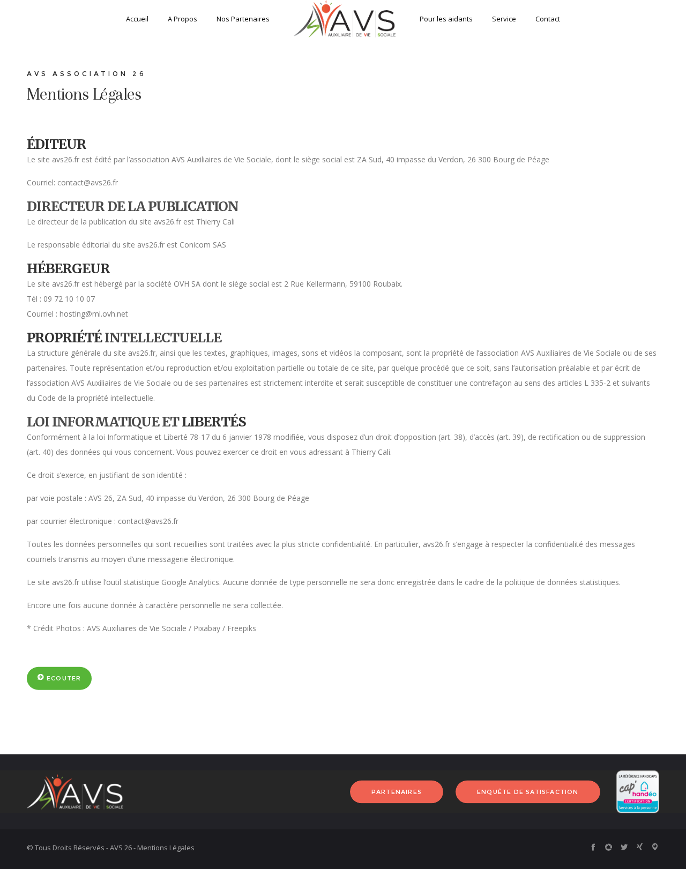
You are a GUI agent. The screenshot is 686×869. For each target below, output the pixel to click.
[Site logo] (345, 19)
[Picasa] (608, 847)
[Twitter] (624, 847)
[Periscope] (655, 847)
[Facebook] (593, 847)
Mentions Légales (166, 847)
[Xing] (639, 847)
